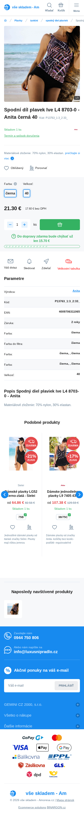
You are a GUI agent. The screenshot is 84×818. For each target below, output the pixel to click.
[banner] (24, 7)
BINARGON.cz (56, 807)
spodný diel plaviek (57, 20)
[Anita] (76, 131)
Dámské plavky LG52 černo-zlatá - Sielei (21, 493)
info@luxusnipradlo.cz (36, 651)
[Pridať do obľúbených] (12, 527)
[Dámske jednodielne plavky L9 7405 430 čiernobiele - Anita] (63, 454)
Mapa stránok (65, 800)
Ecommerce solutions (32, 807)
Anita (76, 290)
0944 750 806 (26, 637)
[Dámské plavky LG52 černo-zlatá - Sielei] (21, 454)
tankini (34, 20)
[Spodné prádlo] (5, 20)
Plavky (18, 20)
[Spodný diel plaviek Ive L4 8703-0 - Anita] (13, 609)
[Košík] (61, 8)
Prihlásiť (66, 685)
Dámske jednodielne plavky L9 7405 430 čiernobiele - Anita (63, 494)
